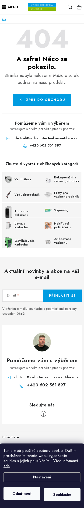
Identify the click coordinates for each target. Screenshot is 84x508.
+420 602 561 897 (45, 145)
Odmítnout (22, 493)
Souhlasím (62, 494)
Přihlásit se (62, 295)
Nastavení (42, 477)
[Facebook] (43, 414)
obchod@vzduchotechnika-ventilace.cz (46, 138)
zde (7, 466)
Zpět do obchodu (45, 99)
